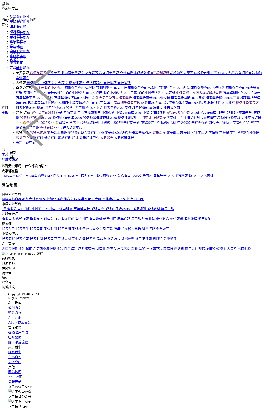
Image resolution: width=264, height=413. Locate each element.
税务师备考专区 (247, 103)
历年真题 (124, 219)
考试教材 (154, 209)
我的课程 (107, 137)
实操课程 (159, 132)
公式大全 (93, 229)
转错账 (168, 248)
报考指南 (23, 238)
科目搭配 (149, 229)
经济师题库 (94, 83)
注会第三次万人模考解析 (114, 98)
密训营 (50, 209)
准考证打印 (22, 209)
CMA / (24, 19)
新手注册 (14, 317)
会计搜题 (110, 83)
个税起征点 (27, 248)
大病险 (232, 248)
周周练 (136, 219)
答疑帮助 (14, 337)
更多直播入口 (170, 107)
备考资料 (96, 219)
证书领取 (50, 199)
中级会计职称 (20, 38)
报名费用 (65, 229)
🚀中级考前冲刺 (43, 112)
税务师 (15, 53)
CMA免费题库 (142, 176)
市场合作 (14, 357)
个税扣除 (64, 248)
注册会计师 (18, 26)
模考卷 (35, 219)
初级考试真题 (32, 199)
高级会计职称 (20, 51)
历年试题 (121, 229)
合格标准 (126, 209)
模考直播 (9, 219)
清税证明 (78, 248)
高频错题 (23, 219)
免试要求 (177, 219)
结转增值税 (207, 248)
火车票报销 (10, 248)
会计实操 (16, 48)
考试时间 (112, 209)
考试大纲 (95, 199)
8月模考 (8, 209)
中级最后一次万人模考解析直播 (199, 93)
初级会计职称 (20, 16)
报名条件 (23, 229)
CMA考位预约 (99, 176)
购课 (75, 137)
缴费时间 (110, 219)
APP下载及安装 (19, 322)
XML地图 (15, 377)
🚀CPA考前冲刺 (179, 112)
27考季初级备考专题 (126, 103)
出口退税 (244, 248)
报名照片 (114, 238)
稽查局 (90, 248)
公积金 (221, 248)
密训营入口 (49, 219)
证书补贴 (128, 238)
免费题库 (162, 229)
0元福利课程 (160, 73)
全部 (5, 112)
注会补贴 (149, 219)
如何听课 (14, 307)
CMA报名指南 (56, 176)
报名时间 (37, 238)
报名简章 (64, 199)
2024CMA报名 (77, 176)
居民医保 (124, 248)
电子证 (172, 238)
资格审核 (109, 199)
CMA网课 (206, 176)
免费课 (102, 238)
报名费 (91, 238)
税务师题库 (77, 83)
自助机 (179, 248)
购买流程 (14, 312)
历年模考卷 (82, 209)
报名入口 (9, 229)
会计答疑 (124, 83)
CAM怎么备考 (121, 176)
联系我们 (14, 352)
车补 (135, 248)
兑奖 (142, 248)
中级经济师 (18, 58)
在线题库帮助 (18, 332)
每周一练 (167, 209)
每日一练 (137, 199)
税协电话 (135, 229)
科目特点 (160, 238)
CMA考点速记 (12, 176)
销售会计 (192, 248)
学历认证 (204, 219)
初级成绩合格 (12, 199)
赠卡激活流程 (18, 342)
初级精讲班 (79, 199)
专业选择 (79, 238)
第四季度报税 (46, 248)
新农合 (111, 248)
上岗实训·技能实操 (152, 117)
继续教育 (16, 62)
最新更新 (14, 382)
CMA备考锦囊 (34, 176)
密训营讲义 (64, 209)
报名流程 (191, 219)
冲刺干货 (38, 209)
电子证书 (123, 199)
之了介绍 (14, 362)
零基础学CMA (164, 176)
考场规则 (140, 209)
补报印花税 (154, 248)
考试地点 (79, 229)
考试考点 (98, 209)
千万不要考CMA (187, 176)
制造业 (101, 248)
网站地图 (14, 372)
